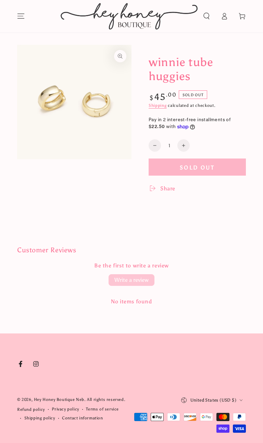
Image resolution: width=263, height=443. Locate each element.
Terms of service (102, 409)
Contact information (82, 418)
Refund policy (31, 409)
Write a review (131, 280)
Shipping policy (39, 418)
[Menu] (21, 16)
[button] (206, 16)
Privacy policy (65, 409)
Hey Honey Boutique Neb (59, 399)
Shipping (158, 105)
